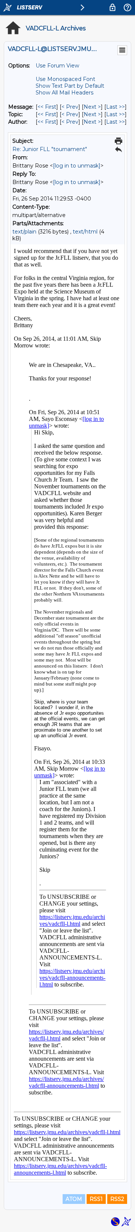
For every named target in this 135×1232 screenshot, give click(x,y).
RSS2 (117, 1199)
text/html (85, 231)
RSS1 (96, 1199)
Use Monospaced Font (65, 79)
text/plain (24, 231)
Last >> (115, 106)
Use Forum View (57, 65)
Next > (92, 106)
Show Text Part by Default (70, 85)
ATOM (74, 1199)
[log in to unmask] (76, 165)
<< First (47, 106)
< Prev (70, 106)
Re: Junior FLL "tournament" (49, 149)
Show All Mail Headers (64, 92)
